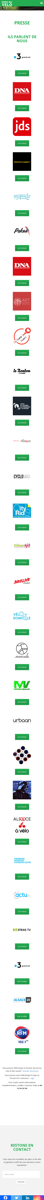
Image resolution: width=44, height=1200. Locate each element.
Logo (32, 1078)
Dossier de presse (30, 1071)
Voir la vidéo (22, 981)
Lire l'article (22, 73)
